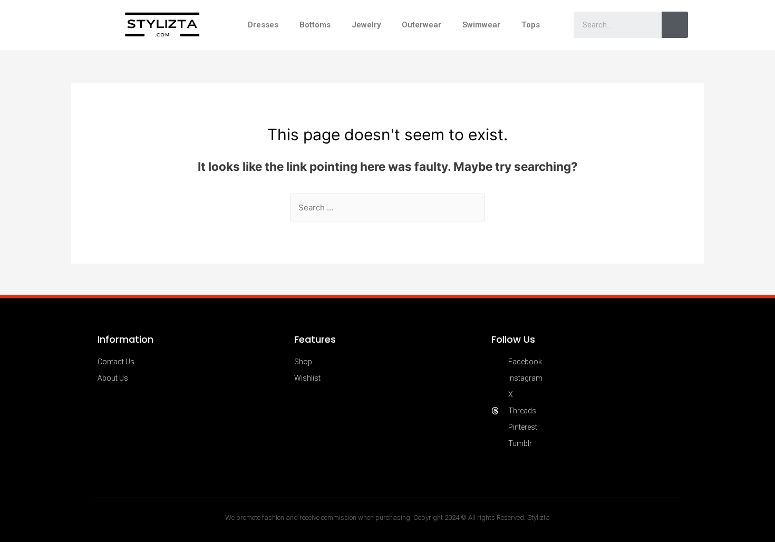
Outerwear (421, 25)
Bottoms (315, 25)
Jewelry (366, 25)
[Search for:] (387, 207)
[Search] (675, 25)
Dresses (263, 25)
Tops (530, 25)
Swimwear (481, 25)
